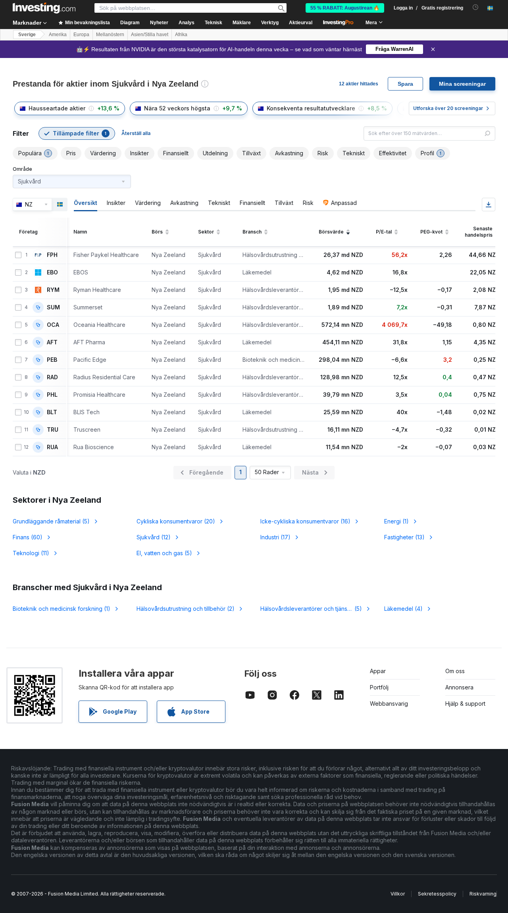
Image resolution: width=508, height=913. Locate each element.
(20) (176, 521)
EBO (52, 272)
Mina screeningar (462, 84)
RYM (53, 290)
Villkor (398, 894)
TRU (52, 429)
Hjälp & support (465, 703)
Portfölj (379, 687)
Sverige (27, 34)
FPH (52, 255)
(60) (27, 537)
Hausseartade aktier (57, 108)
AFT (52, 342)
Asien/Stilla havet (149, 34)
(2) (186, 608)
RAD (52, 377)
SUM (53, 307)
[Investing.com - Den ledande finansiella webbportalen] (44, 8)
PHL (52, 395)
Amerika (58, 34)
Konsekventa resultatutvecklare (311, 108)
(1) (396, 521)
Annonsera (459, 687)
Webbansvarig (389, 703)
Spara (405, 84)
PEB (52, 360)
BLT (52, 412)
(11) (31, 553)
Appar (378, 671)
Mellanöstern (110, 34)
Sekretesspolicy (437, 894)
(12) (154, 537)
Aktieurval (300, 22)
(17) (275, 537)
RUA (52, 447)
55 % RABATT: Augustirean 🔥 (344, 8)
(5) (51, 521)
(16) (305, 521)
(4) (403, 608)
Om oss (455, 671)
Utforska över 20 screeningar (448, 108)
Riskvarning (483, 894)
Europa (81, 34)
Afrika (181, 34)
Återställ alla (135, 133)
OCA (53, 325)
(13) (404, 537)
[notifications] (475, 7)
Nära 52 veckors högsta (177, 108)
